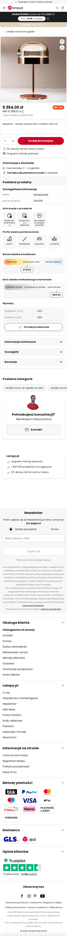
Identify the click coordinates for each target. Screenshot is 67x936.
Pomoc (7, 641)
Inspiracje (9, 732)
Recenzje (11, 362)
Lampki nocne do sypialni (20, 31)
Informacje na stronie (21, 748)
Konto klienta (11, 675)
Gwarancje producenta (18, 669)
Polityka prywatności (16, 766)
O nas (6, 693)
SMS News (9, 709)
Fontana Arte (41, 194)
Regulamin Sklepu (14, 761)
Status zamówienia (15, 647)
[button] (62, 41)
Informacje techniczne (20, 342)
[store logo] (17, 8)
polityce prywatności (51, 609)
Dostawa (8, 663)
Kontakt (8, 635)
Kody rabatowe (12, 721)
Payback (8, 726)
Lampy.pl (10, 685)
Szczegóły (12, 352)
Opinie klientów (15, 851)
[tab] (33, 648)
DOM (31, 18)
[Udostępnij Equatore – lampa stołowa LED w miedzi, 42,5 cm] (62, 47)
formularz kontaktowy (33, 605)
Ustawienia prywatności (17, 902)
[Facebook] (24, 896)
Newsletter (10, 704)
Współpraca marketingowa (20, 698)
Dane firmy (10, 772)
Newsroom (9, 737)
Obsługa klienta (16, 622)
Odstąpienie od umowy (19, 630)
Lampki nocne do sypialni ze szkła (24, 388)
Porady (21, 732)
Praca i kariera (12, 715)
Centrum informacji (15, 755)
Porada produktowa (36, 327)
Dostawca (11, 830)
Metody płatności (14, 658)
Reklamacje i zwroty (15, 652)
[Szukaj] (57, 8)
